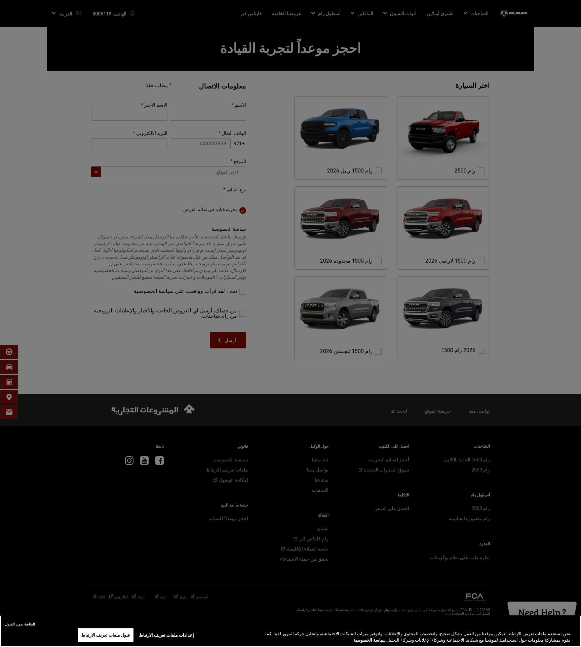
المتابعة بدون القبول (20, 624)
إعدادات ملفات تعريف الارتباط (166, 635)
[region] (290, 631)
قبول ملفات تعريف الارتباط (105, 635)
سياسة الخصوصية (369, 640)
